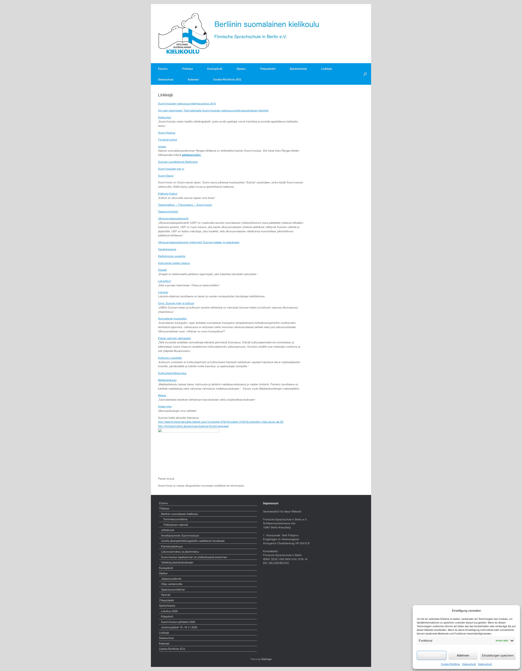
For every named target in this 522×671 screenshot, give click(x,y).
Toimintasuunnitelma (175, 519)
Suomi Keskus (166, 132)
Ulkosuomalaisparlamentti (173, 218)
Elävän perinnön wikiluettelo (174, 338)
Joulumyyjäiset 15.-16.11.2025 (179, 627)
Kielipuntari (164, 117)
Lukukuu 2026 (169, 611)
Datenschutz (469, 664)
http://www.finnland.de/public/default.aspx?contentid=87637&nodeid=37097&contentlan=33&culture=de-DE (221, 422)
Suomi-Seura (165, 175)
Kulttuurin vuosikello (170, 358)
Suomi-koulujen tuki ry (171, 169)
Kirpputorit (167, 616)
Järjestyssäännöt (171, 579)
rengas (162, 146)
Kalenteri (193, 79)
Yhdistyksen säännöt (175, 525)
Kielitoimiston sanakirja (171, 256)
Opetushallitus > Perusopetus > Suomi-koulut (185, 205)
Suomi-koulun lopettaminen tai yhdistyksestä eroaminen (194, 557)
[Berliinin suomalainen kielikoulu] (241, 33)
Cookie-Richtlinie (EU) (227, 79)
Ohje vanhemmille (171, 584)
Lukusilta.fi (164, 281)
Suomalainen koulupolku (172, 318)
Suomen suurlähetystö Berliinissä (178, 162)
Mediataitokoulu (167, 380)
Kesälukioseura (167, 249)
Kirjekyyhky (165, 406)
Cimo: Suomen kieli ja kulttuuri (176, 303)
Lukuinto (163, 292)
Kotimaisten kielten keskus (174, 263)
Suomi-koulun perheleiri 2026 (178, 622)
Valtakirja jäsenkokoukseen (177, 562)
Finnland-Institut (167, 139)
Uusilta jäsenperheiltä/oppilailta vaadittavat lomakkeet (193, 541)
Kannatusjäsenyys (172, 546)
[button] (365, 74)
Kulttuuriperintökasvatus (172, 373)
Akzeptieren (431, 655)
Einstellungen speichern (498, 655)
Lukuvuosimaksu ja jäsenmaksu (180, 551)
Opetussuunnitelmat (173, 589)
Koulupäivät (214, 69)
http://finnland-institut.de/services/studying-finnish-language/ (193, 426)
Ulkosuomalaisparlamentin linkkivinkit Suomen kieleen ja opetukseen (198, 242)
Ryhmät (165, 595)
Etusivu (163, 69)
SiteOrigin (266, 659)
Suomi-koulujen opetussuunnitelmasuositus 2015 (187, 103)
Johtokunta (167, 530)
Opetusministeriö (168, 211)
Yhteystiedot (267, 69)
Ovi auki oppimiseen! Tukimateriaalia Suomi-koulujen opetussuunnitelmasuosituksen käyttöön (213, 110)
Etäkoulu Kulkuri (167, 193)
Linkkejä (326, 69)
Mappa (162, 395)
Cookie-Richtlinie (450, 664)
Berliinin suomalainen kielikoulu (179, 514)
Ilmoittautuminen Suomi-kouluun (180, 535)
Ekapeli (162, 270)
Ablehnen (463, 655)
